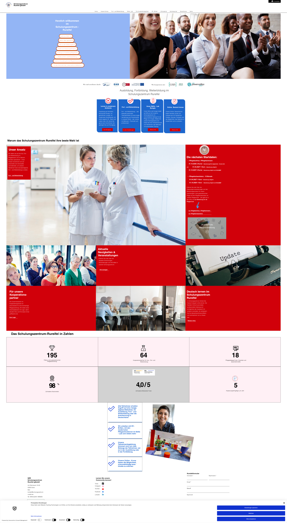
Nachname (212, 476)
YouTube (97, 488)
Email (189, 482)
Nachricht (190, 495)
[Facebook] (103, 492)
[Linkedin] (103, 495)
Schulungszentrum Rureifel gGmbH (21, 4)
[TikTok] (103, 484)
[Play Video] (207, 231)
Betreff (189, 488)
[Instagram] (103, 486)
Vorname (190, 476)
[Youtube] (103, 489)
